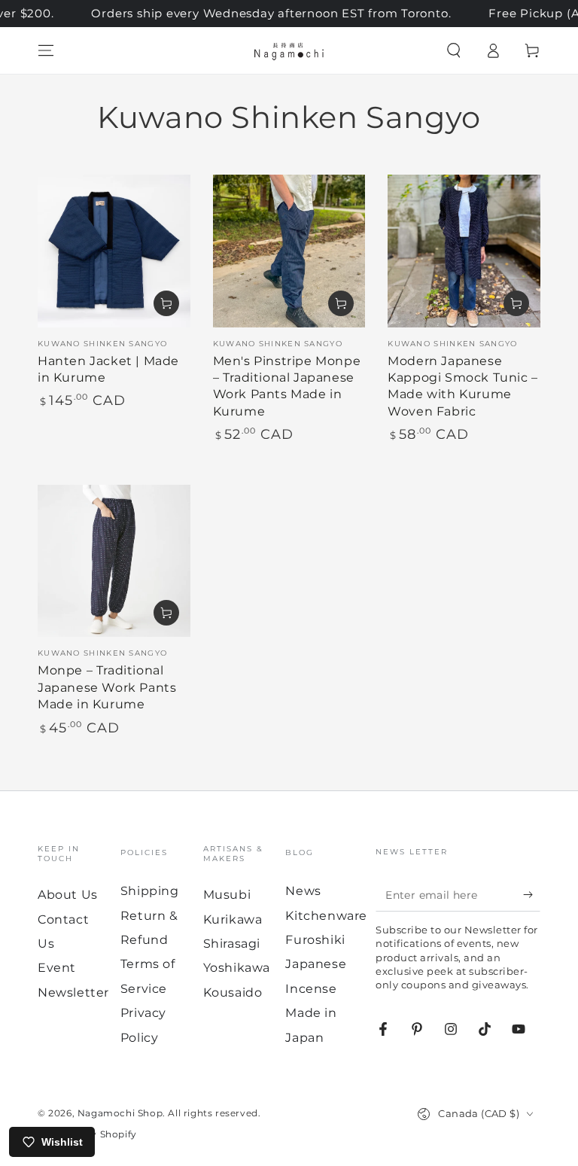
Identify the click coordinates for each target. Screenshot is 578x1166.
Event (57, 968)
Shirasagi (231, 943)
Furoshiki (315, 940)
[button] (453, 50)
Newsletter (73, 992)
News (303, 891)
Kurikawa (233, 919)
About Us (68, 894)
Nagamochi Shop (120, 1113)
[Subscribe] (531, 894)
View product (341, 303)
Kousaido (233, 992)
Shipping (149, 891)
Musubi (227, 894)
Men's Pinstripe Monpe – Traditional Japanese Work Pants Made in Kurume (287, 386)
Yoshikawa (236, 968)
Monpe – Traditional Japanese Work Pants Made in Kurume (107, 687)
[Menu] (45, 50)
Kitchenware (326, 916)
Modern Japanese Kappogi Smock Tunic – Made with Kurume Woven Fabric (463, 386)
